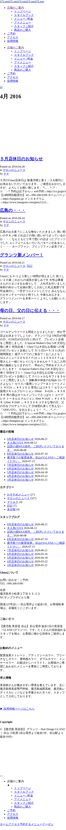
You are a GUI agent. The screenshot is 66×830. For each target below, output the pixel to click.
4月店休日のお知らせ (20, 476)
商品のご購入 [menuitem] (22, 806)
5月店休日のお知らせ (20, 472)
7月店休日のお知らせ (20, 464)
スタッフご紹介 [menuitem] (24, 802)
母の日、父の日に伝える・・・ (30, 310)
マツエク (12, 501)
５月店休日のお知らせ (21, 158)
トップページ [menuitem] (22, 788)
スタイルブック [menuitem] (24, 791)
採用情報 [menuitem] (12, 817)
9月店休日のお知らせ (20, 438)
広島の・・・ (13, 210)
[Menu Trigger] (1, 776)
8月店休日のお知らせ (20, 453)
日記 (29, 265)
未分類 (11, 509)
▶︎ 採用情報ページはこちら (17, 708)
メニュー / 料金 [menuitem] (23, 795)
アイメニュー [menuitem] (22, 799)
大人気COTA (15, 442)
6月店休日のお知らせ (20, 468)
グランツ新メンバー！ (21, 255)
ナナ (6, 173)
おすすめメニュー (18, 494)
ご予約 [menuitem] (11, 810)
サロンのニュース (14, 169)
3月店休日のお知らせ (20, 479)
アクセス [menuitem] (12, 814)
